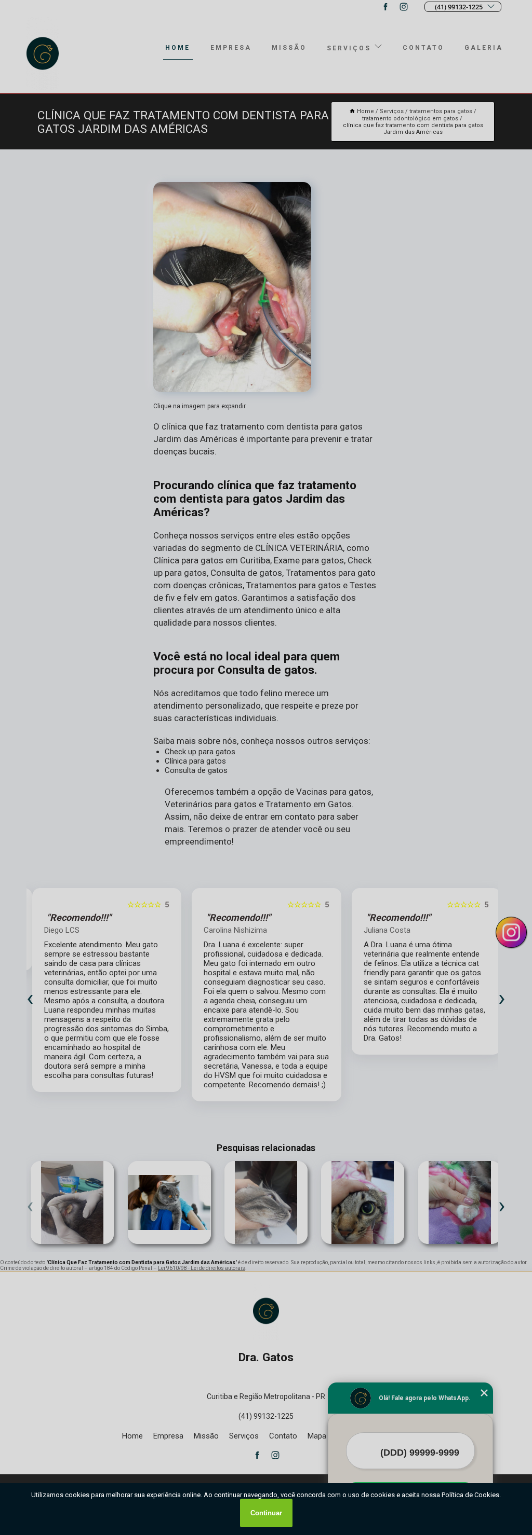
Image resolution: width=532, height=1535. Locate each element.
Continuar (266, 1513)
